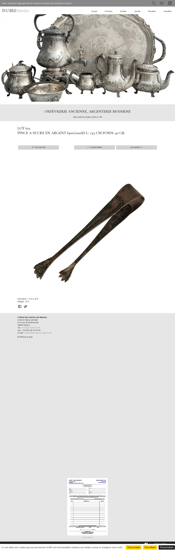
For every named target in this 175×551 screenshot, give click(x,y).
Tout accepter (133, 547)
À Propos (108, 11)
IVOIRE (15, 10)
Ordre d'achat (87, 537)
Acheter (123, 11)
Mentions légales (160, 544)
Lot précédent (95, 147)
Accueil (94, 11)
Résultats (152, 11)
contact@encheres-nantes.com (38, 333)
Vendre (137, 11)
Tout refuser (150, 547)
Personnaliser (166, 547)
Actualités (168, 11)
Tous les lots (40, 147)
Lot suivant (135, 147)
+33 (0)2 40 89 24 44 (31, 327)
